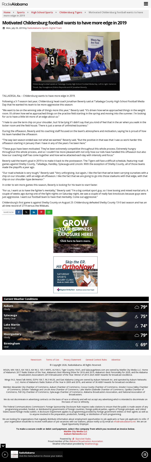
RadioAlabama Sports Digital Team (44, 28)
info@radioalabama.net (125, 421)
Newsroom (36, 359)
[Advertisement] (75, 234)
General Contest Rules (96, 359)
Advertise (115, 359)
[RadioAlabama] (15, 3)
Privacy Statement (72, 359)
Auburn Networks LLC (75, 433)
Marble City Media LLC (75, 431)
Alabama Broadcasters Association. (86, 441)
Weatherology (91, 443)
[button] (146, 3)
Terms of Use (52, 359)
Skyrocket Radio (83, 438)
